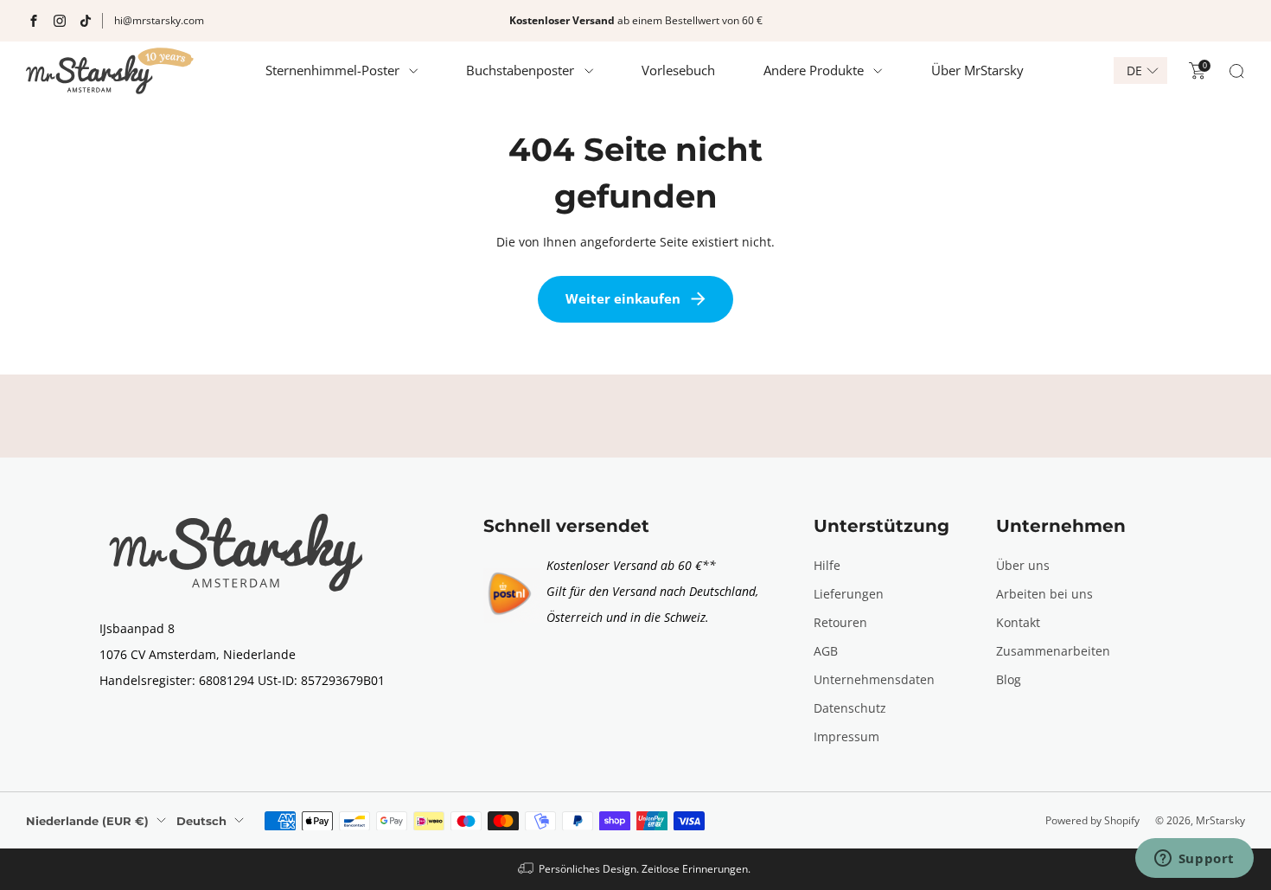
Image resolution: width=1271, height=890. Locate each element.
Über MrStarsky (977, 70)
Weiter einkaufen (622, 298)
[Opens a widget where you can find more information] (1194, 859)
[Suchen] (1236, 71)
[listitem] (635, 20)
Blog (1008, 679)
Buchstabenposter (520, 70)
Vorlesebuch (678, 70)
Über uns (1023, 565)
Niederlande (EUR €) (87, 821)
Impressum (846, 736)
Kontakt (1018, 622)
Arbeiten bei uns (1044, 594)
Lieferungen (849, 594)
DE (1134, 71)
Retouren (840, 622)
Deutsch (201, 821)
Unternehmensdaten (874, 679)
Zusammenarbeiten (1053, 651)
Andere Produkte (813, 70)
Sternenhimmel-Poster (332, 70)
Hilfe (827, 565)
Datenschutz (850, 708)
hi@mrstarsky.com (159, 20)
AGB (826, 651)
